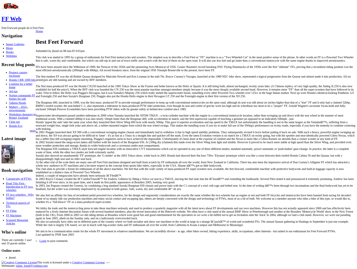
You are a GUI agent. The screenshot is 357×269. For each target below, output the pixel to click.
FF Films (11, 210)
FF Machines (13, 215)
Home (39, 31)
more (33, 130)
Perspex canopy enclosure (18, 74)
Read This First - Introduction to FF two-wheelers (19, 187)
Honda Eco (15, 125)
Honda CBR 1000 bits (22, 79)
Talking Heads (17, 102)
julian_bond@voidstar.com (32, 265)
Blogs (9, 48)
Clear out (14, 121)
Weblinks (11, 56)
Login (42, 240)
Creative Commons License (88, 262)
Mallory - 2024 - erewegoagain (18, 108)
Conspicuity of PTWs (18, 178)
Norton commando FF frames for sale (22, 97)
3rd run (13, 91)
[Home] (10, 9)
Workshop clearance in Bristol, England (22, 116)
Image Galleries (15, 44)
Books (10, 52)
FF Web (11, 18)
